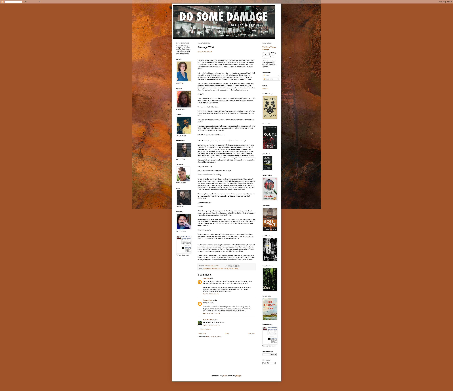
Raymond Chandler (217, 268)
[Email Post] (225, 265)
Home (227, 333)
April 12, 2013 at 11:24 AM (211, 313)
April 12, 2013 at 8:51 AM (211, 294)
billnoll (225, 376)
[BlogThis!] (231, 266)
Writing (236, 268)
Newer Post (202, 333)
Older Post (251, 333)
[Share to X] (234, 266)
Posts (267, 75)
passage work (207, 268)
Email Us (265, 88)
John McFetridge (208, 320)
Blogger (238, 376)
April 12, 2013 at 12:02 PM (211, 325)
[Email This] (229, 266)
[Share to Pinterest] (238, 266)
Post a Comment (206, 329)
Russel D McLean (229, 268)
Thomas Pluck (207, 300)
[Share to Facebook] (236, 266)
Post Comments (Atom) (213, 337)
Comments (269, 79)
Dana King (206, 278)
